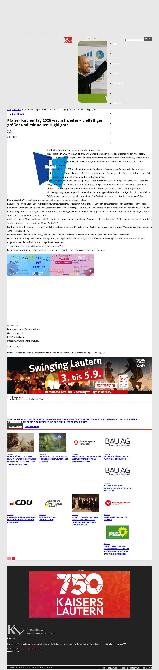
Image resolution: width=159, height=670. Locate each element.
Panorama (118, 143)
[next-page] (13, 558)
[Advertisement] (79, 300)
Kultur (116, 133)
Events (22, 38)
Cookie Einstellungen (108, 668)
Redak (10, 133)
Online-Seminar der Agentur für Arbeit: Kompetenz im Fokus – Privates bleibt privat (86, 459)
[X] (20, 140)
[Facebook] (11, 140)
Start (9, 110)
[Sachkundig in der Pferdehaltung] (52, 511)
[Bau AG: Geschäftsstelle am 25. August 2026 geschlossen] (117, 451)
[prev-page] (9, 558)
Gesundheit (118, 123)
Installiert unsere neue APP (116, 644)
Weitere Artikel (15, 426)
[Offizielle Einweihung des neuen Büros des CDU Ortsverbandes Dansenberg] (20, 511)
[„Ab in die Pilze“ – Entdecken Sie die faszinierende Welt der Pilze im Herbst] (52, 451)
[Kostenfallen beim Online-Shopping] (117, 511)
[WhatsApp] (38, 140)
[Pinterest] (29, 140)
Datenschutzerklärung (49, 38)
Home (14, 38)
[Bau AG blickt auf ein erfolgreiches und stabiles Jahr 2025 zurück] (117, 480)
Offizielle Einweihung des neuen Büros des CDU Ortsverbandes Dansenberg (21, 519)
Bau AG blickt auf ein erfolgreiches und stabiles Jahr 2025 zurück (118, 488)
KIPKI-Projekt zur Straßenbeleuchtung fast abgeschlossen (54, 422)
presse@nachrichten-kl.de (32, 649)
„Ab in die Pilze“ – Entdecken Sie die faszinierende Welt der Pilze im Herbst (53, 459)
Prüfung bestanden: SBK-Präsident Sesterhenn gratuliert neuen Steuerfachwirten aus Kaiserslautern (79, 419)
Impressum (31, 38)
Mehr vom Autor (32, 426)
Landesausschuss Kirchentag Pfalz (27, 399)
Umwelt (116, 113)
